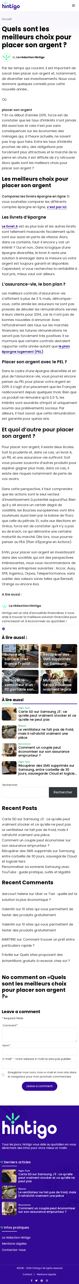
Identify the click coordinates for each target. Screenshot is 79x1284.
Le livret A (10, 226)
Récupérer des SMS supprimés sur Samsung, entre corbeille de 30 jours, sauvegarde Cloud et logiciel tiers (39, 856)
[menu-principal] (73, 5)
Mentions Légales (14, 1243)
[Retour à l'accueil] (32, 5)
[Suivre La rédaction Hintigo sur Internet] (3, 629)
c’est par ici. (57, 207)
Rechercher (10, 785)
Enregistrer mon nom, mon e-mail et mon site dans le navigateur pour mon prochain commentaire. (42, 1074)
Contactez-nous (14, 1250)
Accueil (7, 19)
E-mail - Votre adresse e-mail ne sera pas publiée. (37, 1059)
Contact (27, 1274)
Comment (10, 1025)
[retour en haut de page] (73, 1263)
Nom (6, 1045)
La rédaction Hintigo (30, 57)
